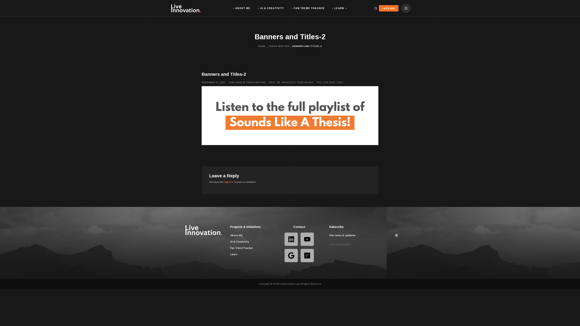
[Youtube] (307, 239)
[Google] (291, 255)
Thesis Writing (279, 46)
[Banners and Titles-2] (290, 88)
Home (262, 46)
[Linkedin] (291, 239)
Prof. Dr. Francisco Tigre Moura (291, 82)
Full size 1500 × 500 (330, 82)
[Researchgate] (307, 255)
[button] (374, 8)
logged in (229, 182)
